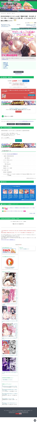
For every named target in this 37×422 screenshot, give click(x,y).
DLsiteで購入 (25, 80)
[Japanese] (8, 0)
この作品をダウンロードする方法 (22, 124)
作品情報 (9, 13)
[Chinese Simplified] (11, 0)
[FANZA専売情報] (10, 251)
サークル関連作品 (5, 65)
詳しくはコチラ (18, 111)
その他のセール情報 (32, 213)
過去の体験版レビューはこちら (7, 379)
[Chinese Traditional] (12, 0)
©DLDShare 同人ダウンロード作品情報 (15, 412)
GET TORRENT (11, 124)
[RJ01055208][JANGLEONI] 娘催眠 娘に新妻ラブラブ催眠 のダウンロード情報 (9, 390)
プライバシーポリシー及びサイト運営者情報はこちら (8, 239)
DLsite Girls (15, 9)
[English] (10, 0)
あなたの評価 (27, 22)
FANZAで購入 (31, 95)
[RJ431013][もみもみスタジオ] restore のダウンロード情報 (9, 386)
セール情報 (4, 66)
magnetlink (6, 101)
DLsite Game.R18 (27, 9)
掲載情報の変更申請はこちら (31, 178)
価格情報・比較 (5, 62)
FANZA (9, 9)
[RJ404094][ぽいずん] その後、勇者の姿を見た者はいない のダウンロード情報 (9, 403)
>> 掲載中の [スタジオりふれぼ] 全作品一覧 (28, 199)
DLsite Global (34, 9)
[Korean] (9, 0)
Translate (27, 0)
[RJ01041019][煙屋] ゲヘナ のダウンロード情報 (8, 398)
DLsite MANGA (22, 9)
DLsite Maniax (3, 9)
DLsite (13, 13)
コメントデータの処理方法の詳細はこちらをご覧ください (26, 121)
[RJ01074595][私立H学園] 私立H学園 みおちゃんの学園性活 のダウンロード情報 (9, 394)
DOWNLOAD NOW (18, 71)
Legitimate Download (19, 73)
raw (10, 101)
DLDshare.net (3, 13)
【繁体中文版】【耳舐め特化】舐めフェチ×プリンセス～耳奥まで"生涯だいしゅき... (16, 196)
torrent (2, 101)
